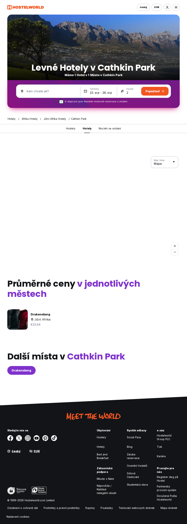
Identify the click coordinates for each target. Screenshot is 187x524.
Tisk (159, 446)
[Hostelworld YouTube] (36, 438)
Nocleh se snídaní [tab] (110, 128)
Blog (129, 446)
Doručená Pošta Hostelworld (167, 497)
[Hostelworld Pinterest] (45, 438)
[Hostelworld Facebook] (10, 438)
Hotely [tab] (87, 128)
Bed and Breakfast (102, 456)
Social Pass (134, 437)
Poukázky (107, 507)
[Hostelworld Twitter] (19, 438)
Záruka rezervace (133, 456)
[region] (93, 206)
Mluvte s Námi (105, 478)
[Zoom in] (175, 246)
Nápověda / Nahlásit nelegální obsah (107, 489)
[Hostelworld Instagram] (28, 438)
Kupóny (90, 507)
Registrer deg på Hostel (167, 478)
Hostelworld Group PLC (164, 437)
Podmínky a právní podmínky (62, 507)
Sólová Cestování (133, 475)
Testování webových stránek (137, 507)
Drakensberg (21, 370)
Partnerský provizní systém (166, 488)
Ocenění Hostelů (137, 465)
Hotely (101, 446)
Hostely (101, 437)
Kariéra (161, 456)
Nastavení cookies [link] (18, 516)
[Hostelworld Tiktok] (54, 438)
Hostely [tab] (70, 128)
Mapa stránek (169, 507)
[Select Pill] (167, 7)
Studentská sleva (137, 484)
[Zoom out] (175, 252)
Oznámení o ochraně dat (22, 507)
